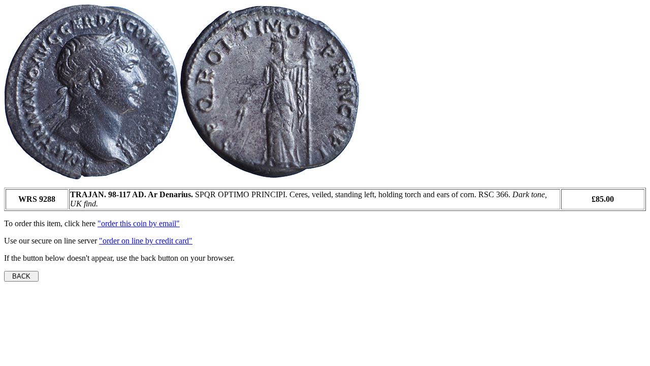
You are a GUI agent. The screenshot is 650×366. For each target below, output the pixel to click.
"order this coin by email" (139, 223)
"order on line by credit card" (145, 240)
